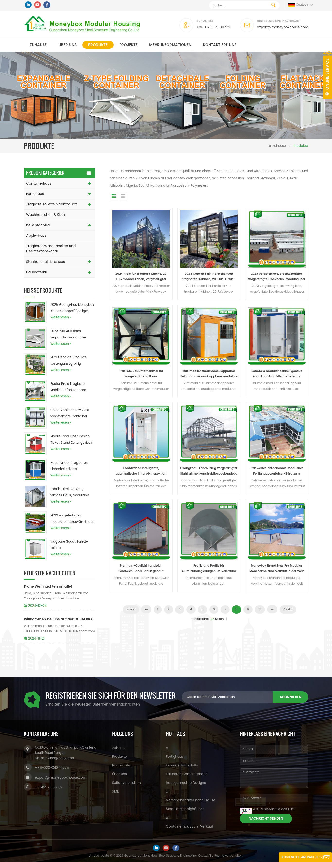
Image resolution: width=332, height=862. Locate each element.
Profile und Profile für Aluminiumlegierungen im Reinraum (209, 568)
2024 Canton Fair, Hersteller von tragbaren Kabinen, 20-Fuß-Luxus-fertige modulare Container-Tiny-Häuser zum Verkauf (208, 277)
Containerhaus (38, 183)
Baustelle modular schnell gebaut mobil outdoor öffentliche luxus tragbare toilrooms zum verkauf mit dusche (276, 374)
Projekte (128, 45)
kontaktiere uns (219, 45)
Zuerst (131, 609)
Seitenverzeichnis (126, 783)
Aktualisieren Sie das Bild (273, 809)
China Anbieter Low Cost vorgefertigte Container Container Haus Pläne (69, 414)
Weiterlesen (59, 317)
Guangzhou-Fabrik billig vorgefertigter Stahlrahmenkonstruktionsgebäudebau (208, 471)
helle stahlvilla (38, 225)
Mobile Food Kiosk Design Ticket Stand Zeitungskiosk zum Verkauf (71, 440)
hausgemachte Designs (186, 783)
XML (115, 791)
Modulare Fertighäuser (185, 809)
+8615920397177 (49, 787)
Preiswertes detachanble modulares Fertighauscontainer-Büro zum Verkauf (277, 471)
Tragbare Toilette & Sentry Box (51, 204)
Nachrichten (122, 765)
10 (259, 609)
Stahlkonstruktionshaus (45, 262)
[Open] (327, 75)
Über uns (67, 45)
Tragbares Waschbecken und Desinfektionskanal (51, 248)
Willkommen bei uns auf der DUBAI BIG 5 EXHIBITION (59, 619)
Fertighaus (35, 194)
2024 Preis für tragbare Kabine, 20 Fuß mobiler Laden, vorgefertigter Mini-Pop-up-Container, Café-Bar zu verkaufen (141, 277)
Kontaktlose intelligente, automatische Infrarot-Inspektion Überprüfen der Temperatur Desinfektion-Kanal (141, 471)
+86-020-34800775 (213, 27)
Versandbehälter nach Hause (190, 800)
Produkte (98, 45)
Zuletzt (287, 609)
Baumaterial (36, 272)
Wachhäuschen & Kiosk (45, 215)
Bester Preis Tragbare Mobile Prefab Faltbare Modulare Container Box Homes (69, 387)
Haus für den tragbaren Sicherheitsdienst (69, 466)
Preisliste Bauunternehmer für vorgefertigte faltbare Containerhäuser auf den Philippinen (141, 374)
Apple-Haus (36, 235)
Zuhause (38, 45)
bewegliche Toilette (182, 765)
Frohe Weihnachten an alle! (48, 586)
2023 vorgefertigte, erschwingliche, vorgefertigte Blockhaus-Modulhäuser (276, 277)
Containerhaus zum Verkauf (189, 826)
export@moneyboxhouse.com (282, 27)
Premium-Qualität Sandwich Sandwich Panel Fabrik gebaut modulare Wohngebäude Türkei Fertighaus (141, 569)
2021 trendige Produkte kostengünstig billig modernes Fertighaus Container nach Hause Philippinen (68, 361)
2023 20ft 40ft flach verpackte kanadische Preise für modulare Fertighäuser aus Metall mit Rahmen (71, 335)
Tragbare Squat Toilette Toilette (69, 545)
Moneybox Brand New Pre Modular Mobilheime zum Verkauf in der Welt (276, 568)
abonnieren (290, 697)
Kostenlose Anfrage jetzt (303, 857)
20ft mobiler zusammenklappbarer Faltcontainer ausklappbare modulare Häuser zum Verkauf (208, 374)
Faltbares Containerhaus (186, 774)
